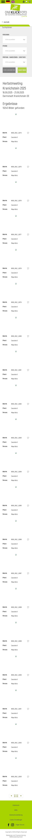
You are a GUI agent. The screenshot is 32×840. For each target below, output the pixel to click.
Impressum (16, 805)
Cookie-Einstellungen (16, 820)
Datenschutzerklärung (15, 815)
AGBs (16, 810)
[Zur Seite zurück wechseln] (11, 796)
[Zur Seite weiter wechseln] (21, 796)
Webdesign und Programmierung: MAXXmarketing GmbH (16, 836)
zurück (6, 22)
